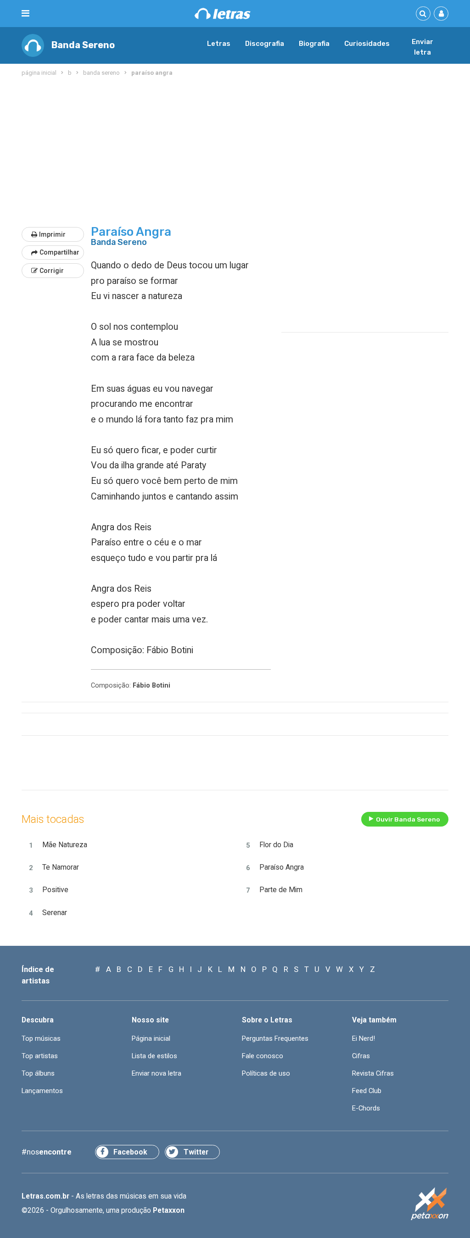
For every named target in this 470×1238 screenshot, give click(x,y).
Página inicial (151, 1038)
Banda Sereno (83, 45)
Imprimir (52, 234)
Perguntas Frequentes (275, 1038)
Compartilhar (59, 252)
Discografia (264, 43)
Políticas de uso (266, 1073)
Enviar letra (422, 47)
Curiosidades (367, 43)
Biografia (314, 43)
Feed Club (366, 1091)
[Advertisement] (235, 152)
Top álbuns (38, 1073)
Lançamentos (42, 1091)
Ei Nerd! (363, 1038)
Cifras (361, 1056)
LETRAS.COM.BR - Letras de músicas (223, 13)
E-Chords (366, 1108)
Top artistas (40, 1056)
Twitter (196, 1152)
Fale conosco (262, 1056)
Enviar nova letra (156, 1073)
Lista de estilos (154, 1056)
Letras (218, 43)
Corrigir (51, 270)
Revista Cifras (373, 1073)
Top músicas (41, 1038)
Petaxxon (169, 1210)
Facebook (130, 1152)
